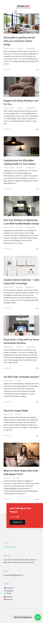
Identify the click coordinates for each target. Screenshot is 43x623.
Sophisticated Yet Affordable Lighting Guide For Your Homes (20, 162)
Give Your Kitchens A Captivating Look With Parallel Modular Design (21, 222)
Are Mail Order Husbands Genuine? (21, 377)
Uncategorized (30, 48)
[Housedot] (26, 7)
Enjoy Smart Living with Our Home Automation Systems (21, 341)
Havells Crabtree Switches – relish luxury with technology (21, 281)
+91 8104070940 (10, 546)
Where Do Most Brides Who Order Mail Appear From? (21, 472)
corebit (21, 48)
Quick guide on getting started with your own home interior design (19, 41)
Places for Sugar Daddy (16, 410)
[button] (38, 617)
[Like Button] (34, 129)
